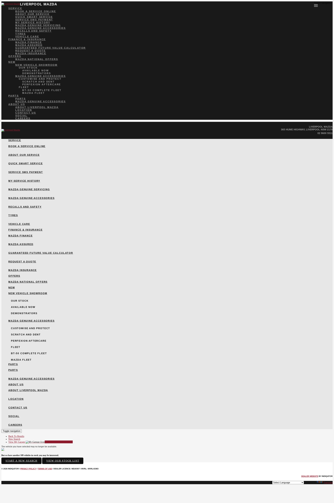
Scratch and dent (38, 81)
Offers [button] (14, 56)
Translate (328, 482)
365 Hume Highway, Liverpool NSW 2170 (307, 129)
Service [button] (15, 8)
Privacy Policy (28, 469)
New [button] (11, 62)
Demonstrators (36, 73)
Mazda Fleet (33, 93)
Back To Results (16, 436)
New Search (14, 439)
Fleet (24, 87)
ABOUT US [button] (16, 104)
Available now (35, 70)
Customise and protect (40, 78)
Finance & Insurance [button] (27, 39)
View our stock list (62, 460)
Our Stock (28, 67)
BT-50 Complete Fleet (42, 90)
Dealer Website (309, 476)
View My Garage (40, 442)
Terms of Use (45, 469)
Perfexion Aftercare (41, 84)
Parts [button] (13, 95)
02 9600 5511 (325, 133)
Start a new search (21, 460)
